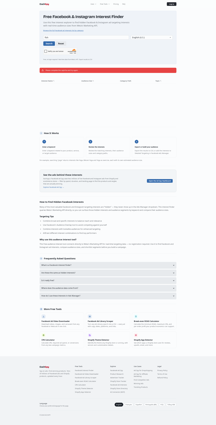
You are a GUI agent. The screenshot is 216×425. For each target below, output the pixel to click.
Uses (92, 4)
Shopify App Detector (83, 392)
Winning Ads (138, 383)
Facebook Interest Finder (84, 370)
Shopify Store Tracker (118, 381)
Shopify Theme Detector (84, 388)
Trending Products (141, 387)
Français (129, 404)
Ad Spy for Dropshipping (143, 370)
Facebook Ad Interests (118, 385)
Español (139, 404)
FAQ (123, 4)
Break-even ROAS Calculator (85, 381)
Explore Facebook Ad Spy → (53, 187)
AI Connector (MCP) (117, 392)
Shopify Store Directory (119, 388)
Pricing (116, 4)
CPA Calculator (80, 385)
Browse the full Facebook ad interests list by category (63, 30)
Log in (171, 4)
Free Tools (104, 4)
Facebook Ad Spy (116, 370)
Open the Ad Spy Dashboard (160, 181)
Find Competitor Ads (141, 380)
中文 (162, 404)
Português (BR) (151, 404)
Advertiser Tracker (117, 378)
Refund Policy (162, 378)
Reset (61, 43)
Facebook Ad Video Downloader (87, 374)
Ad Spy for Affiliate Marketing (141, 375)
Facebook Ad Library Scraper (85, 378)
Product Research (117, 374)
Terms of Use (162, 374)
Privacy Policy (162, 370)
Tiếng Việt (171, 404)
